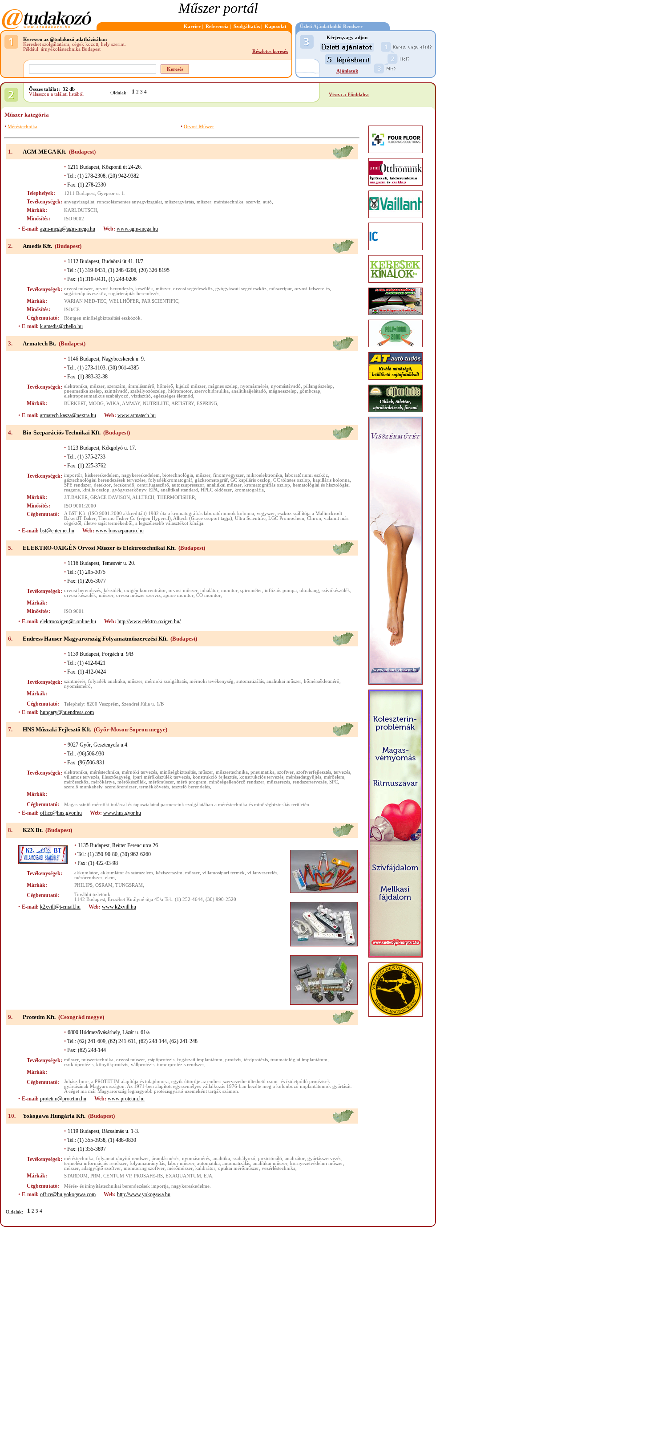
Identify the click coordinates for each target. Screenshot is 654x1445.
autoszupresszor (188, 485)
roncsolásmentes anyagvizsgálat (129, 201)
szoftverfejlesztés (313, 772)
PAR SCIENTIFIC (159, 301)
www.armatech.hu (136, 415)
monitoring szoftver (144, 1168)
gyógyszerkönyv (129, 489)
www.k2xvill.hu (119, 907)
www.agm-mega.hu (137, 229)
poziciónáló (270, 1158)
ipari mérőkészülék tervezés (161, 777)
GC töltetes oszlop (291, 480)
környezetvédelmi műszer (316, 1163)
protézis (233, 1059)
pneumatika (262, 772)
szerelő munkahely (83, 786)
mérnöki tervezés (139, 772)
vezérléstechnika (278, 1168)
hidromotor (180, 391)
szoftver (285, 772)
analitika (221, 1158)
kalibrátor (205, 1168)
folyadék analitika (106, 681)
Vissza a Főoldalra (349, 94)
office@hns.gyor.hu (61, 813)
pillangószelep (318, 386)
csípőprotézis (161, 1059)
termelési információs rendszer (95, 1163)
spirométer (251, 590)
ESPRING (207, 403)
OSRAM (104, 885)
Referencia (217, 26)
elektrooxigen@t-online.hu (68, 621)
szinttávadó (116, 391)
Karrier (192, 26)
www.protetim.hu (126, 1099)
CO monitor (208, 595)
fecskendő (123, 485)
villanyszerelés (262, 872)
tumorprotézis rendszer (180, 1064)
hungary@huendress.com (67, 712)
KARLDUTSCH (80, 210)
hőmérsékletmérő (321, 681)
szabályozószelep (148, 391)
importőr (73, 475)
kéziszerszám (169, 872)
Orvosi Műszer (199, 126)
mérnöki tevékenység (212, 681)
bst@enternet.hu (57, 531)
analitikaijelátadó (248, 391)
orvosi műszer (78, 288)
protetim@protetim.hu (63, 1099)
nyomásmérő (77, 686)
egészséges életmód (173, 396)
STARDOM (76, 1175)
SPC (333, 781)
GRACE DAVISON (110, 497)
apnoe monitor (178, 595)
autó (267, 201)
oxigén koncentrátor (145, 590)
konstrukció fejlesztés (215, 777)
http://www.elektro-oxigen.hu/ (149, 621)
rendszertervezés (310, 781)
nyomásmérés (254, 386)
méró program (191, 781)
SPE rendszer (77, 485)
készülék (144, 288)
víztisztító (141, 396)
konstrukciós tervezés (261, 777)
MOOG (96, 403)
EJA (208, 1175)
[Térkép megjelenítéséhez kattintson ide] (343, 157)
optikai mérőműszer (238, 1168)
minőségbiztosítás (178, 772)
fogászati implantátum (199, 1059)
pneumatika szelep (83, 391)
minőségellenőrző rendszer (236, 781)
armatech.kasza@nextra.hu (68, 415)
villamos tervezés (81, 777)
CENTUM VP (117, 1175)
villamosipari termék (223, 872)
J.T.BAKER (76, 497)
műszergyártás (179, 201)
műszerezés (278, 781)
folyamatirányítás (147, 1163)
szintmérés (74, 681)
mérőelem (334, 777)
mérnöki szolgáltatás (166, 681)
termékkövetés (154, 786)
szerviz (253, 201)
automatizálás (250, 681)
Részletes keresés (270, 51)
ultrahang (309, 590)
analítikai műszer (270, 1163)
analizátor (295, 1158)
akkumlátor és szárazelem (127, 872)
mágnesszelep (283, 391)
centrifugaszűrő (153, 485)
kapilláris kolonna (331, 480)
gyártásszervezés (324, 1158)
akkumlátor (86, 872)
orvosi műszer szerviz (138, 595)
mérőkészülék (131, 781)
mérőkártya (103, 781)
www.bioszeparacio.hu (120, 531)
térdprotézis (256, 1059)
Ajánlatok (347, 71)
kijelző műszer (191, 386)
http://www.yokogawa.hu (143, 1194)
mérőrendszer (88, 877)
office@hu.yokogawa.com (68, 1194)
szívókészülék (336, 590)
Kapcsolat (276, 26)
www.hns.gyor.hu (122, 813)
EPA (153, 489)
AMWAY (131, 403)
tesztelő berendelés (191, 786)
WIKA (113, 403)
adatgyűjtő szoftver (101, 1168)
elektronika (75, 386)
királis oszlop (95, 489)
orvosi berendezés (114, 288)
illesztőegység (116, 777)
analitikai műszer (224, 485)
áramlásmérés (165, 1158)
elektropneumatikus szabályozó (96, 396)
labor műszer (181, 1163)
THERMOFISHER (176, 497)
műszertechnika (232, 772)
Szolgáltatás (247, 26)
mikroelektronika (264, 475)
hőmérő (165, 386)
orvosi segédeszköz (193, 288)
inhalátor (209, 590)
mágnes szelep (223, 386)
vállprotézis (142, 1064)
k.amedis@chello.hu (61, 326)
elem (110, 877)
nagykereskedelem (140, 475)
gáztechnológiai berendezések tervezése (104, 480)
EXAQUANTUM (183, 1175)
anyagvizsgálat (79, 201)
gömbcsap (309, 391)
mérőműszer (161, 781)
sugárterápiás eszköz (85, 293)
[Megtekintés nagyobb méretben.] (324, 871)
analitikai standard (179, 489)
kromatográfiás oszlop (267, 485)
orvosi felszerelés (312, 288)
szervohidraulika (211, 391)
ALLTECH (143, 497)
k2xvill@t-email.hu (60, 907)
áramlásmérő (141, 386)
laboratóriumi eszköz (306, 475)
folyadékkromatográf (170, 480)
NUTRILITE (156, 403)
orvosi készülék (80, 595)
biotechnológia (177, 475)
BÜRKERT (75, 403)
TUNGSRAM (129, 885)
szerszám (116, 386)
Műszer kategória (26, 114)
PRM (95, 1175)
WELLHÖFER (124, 301)
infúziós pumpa (281, 590)
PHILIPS (83, 885)
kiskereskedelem (102, 475)
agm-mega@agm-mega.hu (67, 229)
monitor (229, 590)
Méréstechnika (22, 126)
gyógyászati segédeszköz (240, 288)
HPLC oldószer (216, 489)
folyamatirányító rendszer (122, 1158)
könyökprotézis (112, 1064)
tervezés (342, 772)
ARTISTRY (182, 403)
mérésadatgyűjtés (303, 777)
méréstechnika (228, 201)
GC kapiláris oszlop (250, 480)
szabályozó (244, 1158)
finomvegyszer (228, 475)
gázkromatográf (211, 480)
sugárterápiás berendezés (134, 293)
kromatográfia (249, 489)
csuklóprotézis (78, 1064)
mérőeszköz (76, 781)
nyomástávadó (286, 386)
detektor (102, 485)
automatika (208, 1163)
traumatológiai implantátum (298, 1059)
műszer (204, 201)
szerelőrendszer (121, 786)
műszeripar (280, 288)
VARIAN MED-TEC (85, 301)
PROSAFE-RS (148, 1175)
